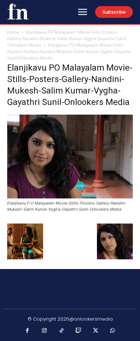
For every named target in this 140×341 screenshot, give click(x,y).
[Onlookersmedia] (18, 11)
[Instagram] (44, 331)
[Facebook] (27, 331)
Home (13, 32)
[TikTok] (62, 331)
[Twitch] (78, 331)
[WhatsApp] (113, 331)
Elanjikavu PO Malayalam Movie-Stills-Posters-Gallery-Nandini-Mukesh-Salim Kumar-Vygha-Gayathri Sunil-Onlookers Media (67, 38)
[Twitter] (96, 331)
